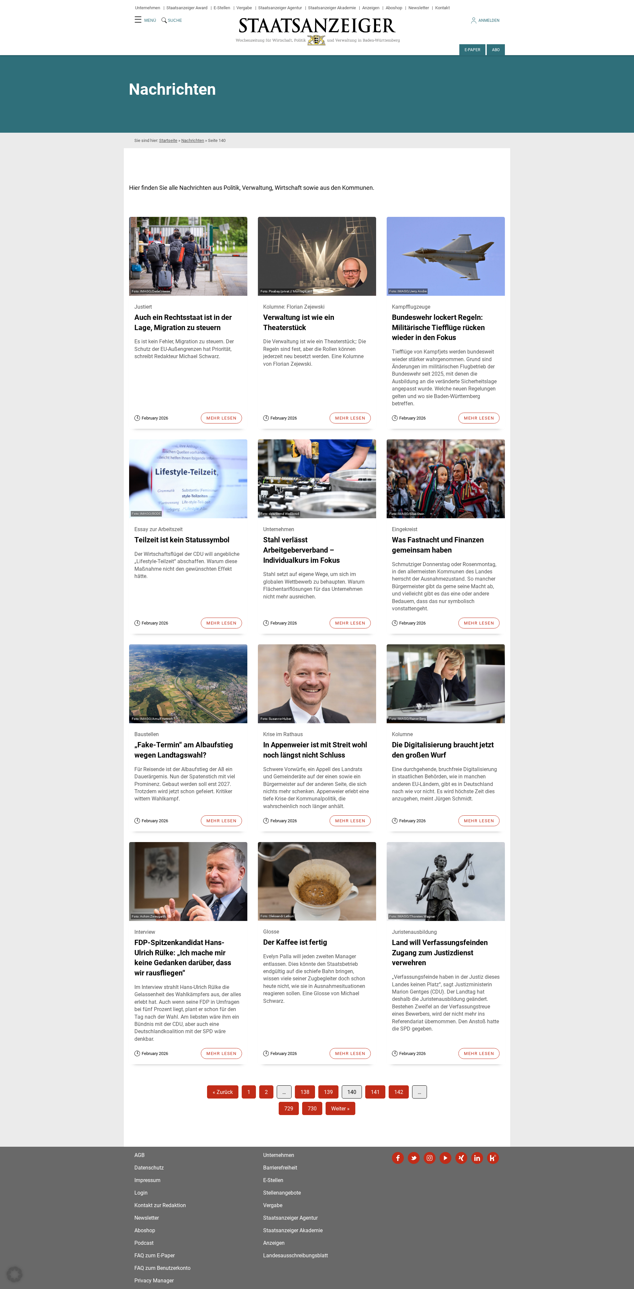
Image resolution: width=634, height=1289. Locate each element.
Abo (496, 50)
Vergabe (244, 7)
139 (328, 1092)
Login (141, 1193)
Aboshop (394, 7)
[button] (14, 1274)
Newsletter (418, 7)
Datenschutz (149, 1168)
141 (375, 1092)
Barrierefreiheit (280, 1168)
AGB (139, 1155)
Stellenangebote (282, 1193)
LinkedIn (477, 1158)
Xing (461, 1158)
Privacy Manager (154, 1280)
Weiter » (340, 1108)
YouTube (445, 1158)
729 (288, 1108)
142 (398, 1092)
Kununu (493, 1158)
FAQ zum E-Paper (154, 1255)
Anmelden (489, 20)
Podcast (144, 1243)
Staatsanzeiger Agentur (280, 7)
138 (304, 1092)
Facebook (398, 1158)
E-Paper (472, 50)
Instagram (430, 1158)
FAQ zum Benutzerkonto (162, 1268)
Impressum (147, 1180)
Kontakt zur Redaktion (160, 1205)
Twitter (414, 1158)
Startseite (168, 140)
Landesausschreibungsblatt (295, 1255)
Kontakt (442, 7)
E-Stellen (222, 7)
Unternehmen (147, 7)
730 (312, 1108)
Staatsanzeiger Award (186, 7)
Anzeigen (370, 7)
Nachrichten (192, 140)
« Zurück (223, 1092)
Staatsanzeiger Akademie (332, 7)
